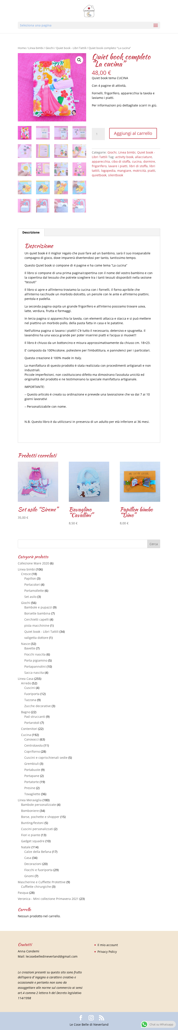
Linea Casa (25, 679)
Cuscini (29, 688)
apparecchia (101, 161)
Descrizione (31, 232)
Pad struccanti (34, 716)
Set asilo (30, 597)
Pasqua (23, 893)
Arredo (26, 683)
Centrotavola (33, 745)
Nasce (25, 644)
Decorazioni (32, 864)
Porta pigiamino (35, 660)
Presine (29, 788)
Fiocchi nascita (35, 654)
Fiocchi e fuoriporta (38, 870)
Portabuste (32, 770)
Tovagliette (32, 794)
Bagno (25, 712)
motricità (139, 170)
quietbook (99, 175)
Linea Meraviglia (30, 800)
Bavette (29, 648)
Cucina (26, 735)
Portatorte (31, 782)
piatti (151, 170)
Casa (27, 858)
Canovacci (31, 739)
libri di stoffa (138, 166)
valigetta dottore (36, 638)
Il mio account (107, 945)
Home (22, 48)
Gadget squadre (32, 841)
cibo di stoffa (121, 161)
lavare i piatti (117, 166)
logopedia (108, 170)
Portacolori (32, 584)
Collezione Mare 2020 (33, 563)
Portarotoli (32, 723)
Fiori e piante (30, 835)
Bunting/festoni (32, 823)
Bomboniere (30, 811)
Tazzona (30, 700)
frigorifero (99, 166)
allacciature (143, 157)
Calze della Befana (37, 852)
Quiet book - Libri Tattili (71, 48)
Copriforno (32, 751)
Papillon (30, 578)
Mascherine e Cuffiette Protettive (42, 882)
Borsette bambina (37, 613)
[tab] (31, 232)
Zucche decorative (37, 706)
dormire (149, 161)
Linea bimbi (35, 48)
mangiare (124, 170)
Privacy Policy (107, 952)
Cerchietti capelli (36, 619)
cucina (137, 161)
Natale (26, 847)
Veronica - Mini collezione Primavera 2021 (48, 899)
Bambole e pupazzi (38, 607)
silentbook (115, 175)
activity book (124, 157)
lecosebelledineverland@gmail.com (51, 956)
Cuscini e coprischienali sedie (46, 757)
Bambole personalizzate (38, 805)
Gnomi (29, 876)
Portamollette (34, 591)
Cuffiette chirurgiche (36, 886)
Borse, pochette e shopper (40, 817)
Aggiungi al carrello (133, 133)
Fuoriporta (32, 694)
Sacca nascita (34, 672)
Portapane (31, 776)
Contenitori (29, 729)
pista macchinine (36, 625)
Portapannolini (35, 666)
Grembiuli (31, 764)
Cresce (26, 574)
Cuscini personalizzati (37, 829)
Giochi (50, 48)
